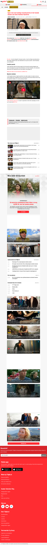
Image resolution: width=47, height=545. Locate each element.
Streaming (6, 7)
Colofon (3, 519)
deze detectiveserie (21, 41)
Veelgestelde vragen (5, 491)
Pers (2, 496)
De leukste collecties (6, 484)
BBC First (29, 39)
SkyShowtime (4, 514)
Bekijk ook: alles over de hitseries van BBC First (17, 71)
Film (2, 7)
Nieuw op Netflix (5, 477)
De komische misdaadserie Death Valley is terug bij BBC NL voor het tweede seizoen (23, 203)
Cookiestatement (5, 537)
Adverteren (3, 521)
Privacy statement (5, 535)
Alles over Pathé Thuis (6, 481)
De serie (8, 59)
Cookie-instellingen (5, 539)
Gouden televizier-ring (14, 7)
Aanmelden (44, 455)
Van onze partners (5, 523)
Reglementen (4, 494)
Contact (3, 516)
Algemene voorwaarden (6, 533)
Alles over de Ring (5, 498)
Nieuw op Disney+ (5, 479)
